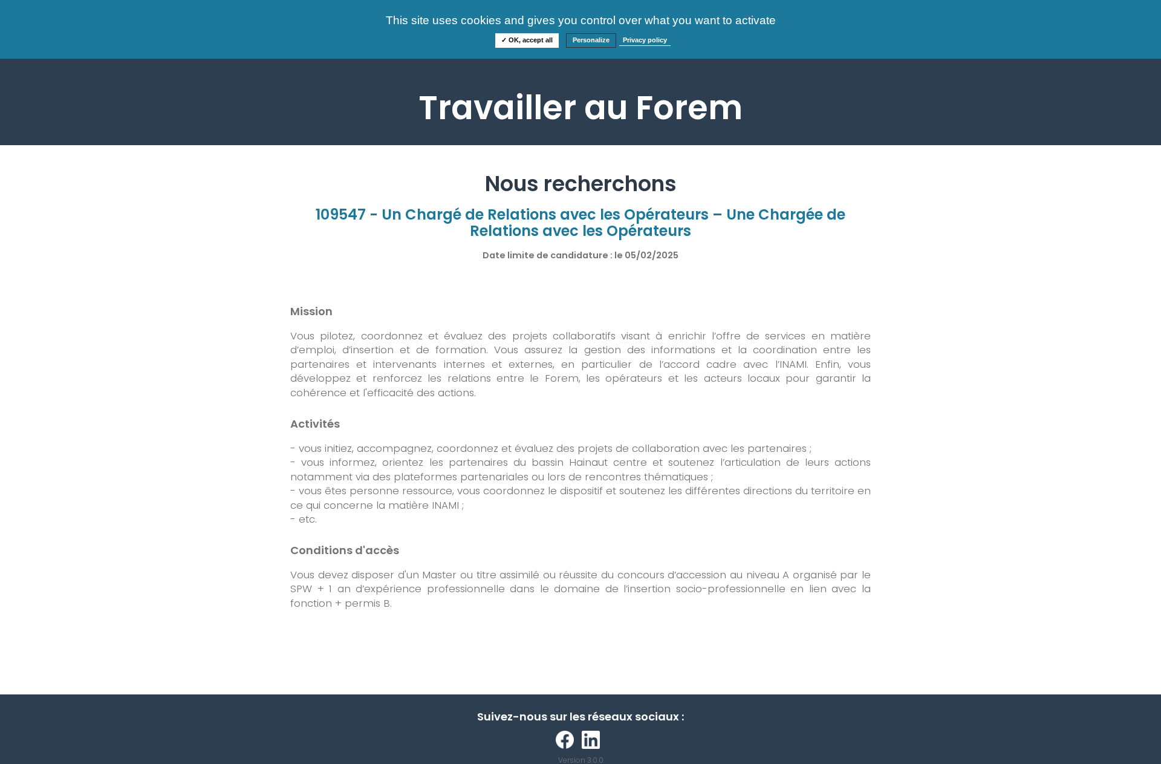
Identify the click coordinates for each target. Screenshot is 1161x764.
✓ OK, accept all (527, 40)
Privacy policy (645, 40)
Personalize (591, 40)
